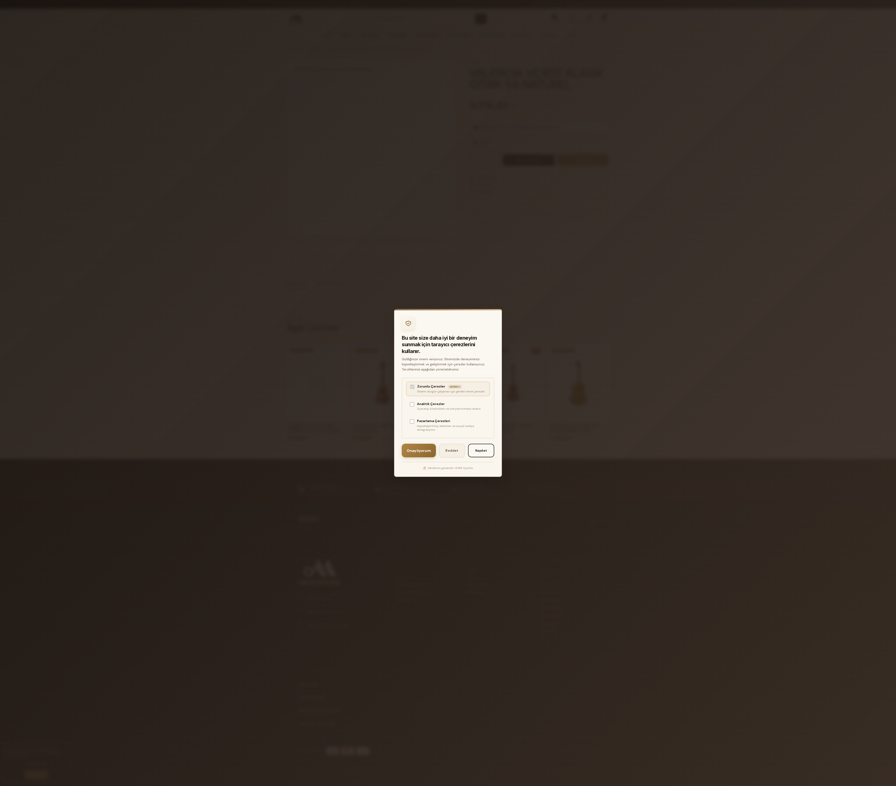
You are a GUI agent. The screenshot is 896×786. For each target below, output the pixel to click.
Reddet (451, 450)
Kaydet (481, 450)
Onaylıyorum (419, 450)
